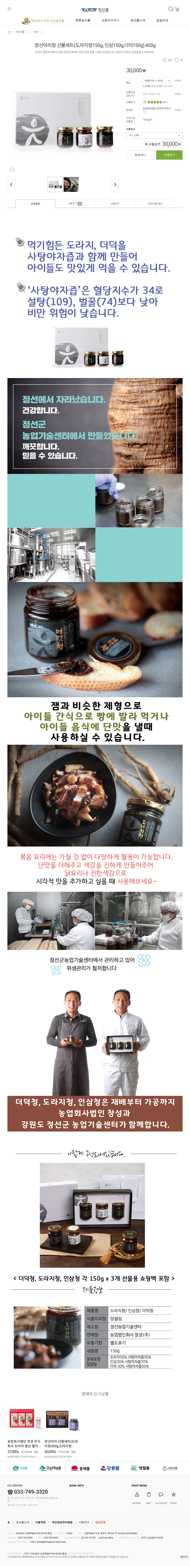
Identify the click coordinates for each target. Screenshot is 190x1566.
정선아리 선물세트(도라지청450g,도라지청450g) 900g (61, 1446)
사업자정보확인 (105, 1537)
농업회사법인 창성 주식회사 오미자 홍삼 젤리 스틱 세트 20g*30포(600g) (24, 1446)
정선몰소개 (22, 1522)
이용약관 (40, 1522)
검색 (170, 8)
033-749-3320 (31, 1492)
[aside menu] (9, 9)
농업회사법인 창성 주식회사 (157, 108)
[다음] (115, 184)
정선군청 (100, 1522)
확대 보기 (12, 169)
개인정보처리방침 (62, 1522)
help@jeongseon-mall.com (51, 1542)
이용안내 (84, 1522)
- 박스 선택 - (134, 135)
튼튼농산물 (83, 20)
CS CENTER (14, 1485)
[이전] (11, 184)
